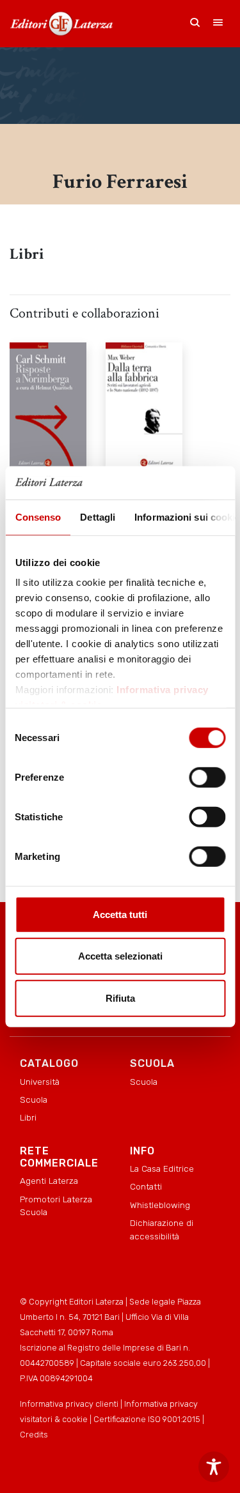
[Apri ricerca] (195, 23)
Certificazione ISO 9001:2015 (146, 1419)
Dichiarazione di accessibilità (161, 1229)
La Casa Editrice (162, 1168)
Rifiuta (120, 998)
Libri (28, 1117)
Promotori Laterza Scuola (56, 1205)
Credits (34, 1434)
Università (40, 1081)
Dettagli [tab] (97, 517)
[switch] (207, 777)
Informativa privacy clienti (69, 1404)
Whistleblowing (160, 1205)
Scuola (33, 1099)
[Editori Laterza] (61, 23)
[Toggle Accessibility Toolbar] (213, 1466)
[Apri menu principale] (218, 23)
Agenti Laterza (49, 1180)
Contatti (146, 1186)
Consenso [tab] (38, 517)
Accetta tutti (120, 914)
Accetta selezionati (120, 956)
